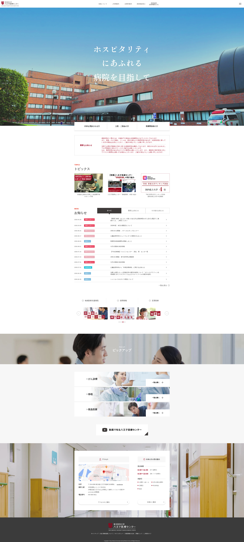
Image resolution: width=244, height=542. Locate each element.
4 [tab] (125, 322)
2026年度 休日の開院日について (121, 225)
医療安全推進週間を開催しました (121, 241)
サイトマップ (94, 533)
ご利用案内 (115, 4)
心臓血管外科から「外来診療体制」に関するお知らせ (127, 267)
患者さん (87, 241)
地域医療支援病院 (92, 300)
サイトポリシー (119, 533)
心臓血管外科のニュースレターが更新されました (126, 236)
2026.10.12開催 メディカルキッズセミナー (124, 230)
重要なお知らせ (89, 219)
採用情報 (123, 300)
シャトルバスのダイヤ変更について (121, 279)
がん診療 (93, 379)
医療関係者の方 (152, 126)
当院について (102, 4)
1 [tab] (119, 322)
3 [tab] (123, 322)
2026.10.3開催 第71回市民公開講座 (122, 257)
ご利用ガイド (147, 533)
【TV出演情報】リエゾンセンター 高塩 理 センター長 (129, 251)
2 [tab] (121, 322)
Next (167, 313)
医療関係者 (88, 267)
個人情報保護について (106, 533)
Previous (79, 313)
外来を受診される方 (92, 126)
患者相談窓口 (141, 4)
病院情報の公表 (129, 533)
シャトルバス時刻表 (93, 492)
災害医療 (155, 300)
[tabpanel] (95, 313)
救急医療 (92, 409)
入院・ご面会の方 (122, 126)
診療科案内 (128, 4)
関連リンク (139, 533)
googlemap (120, 484)
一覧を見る (163, 285)
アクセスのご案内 (104, 502)
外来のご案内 (151, 502)
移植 (90, 394)
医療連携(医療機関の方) (154, 3)
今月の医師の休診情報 (117, 246)
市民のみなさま (89, 230)
